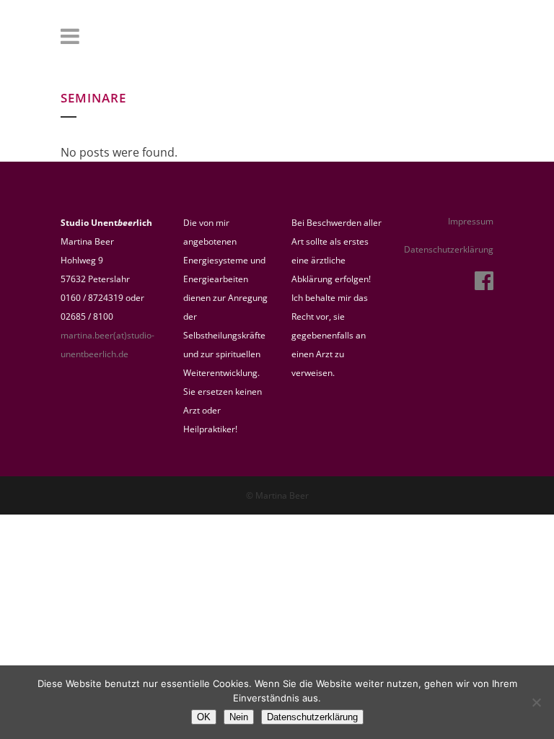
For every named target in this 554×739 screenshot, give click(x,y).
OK (204, 717)
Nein (238, 717)
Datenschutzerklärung (448, 249)
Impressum (470, 221)
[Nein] (536, 702)
